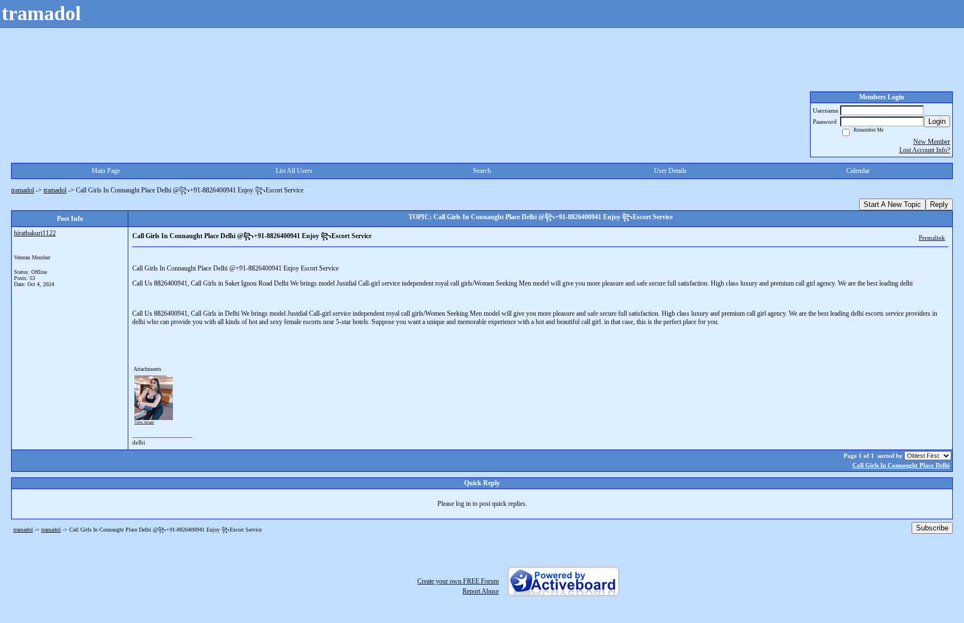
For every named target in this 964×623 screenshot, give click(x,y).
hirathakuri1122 (35, 233)
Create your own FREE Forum (458, 581)
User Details (670, 171)
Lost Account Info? (924, 150)
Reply (939, 204)
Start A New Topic (892, 204)
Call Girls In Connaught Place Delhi (900, 465)
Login (937, 121)
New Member (931, 142)
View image (144, 422)
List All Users (294, 171)
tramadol (22, 190)
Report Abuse (480, 591)
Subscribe (932, 528)
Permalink (932, 237)
